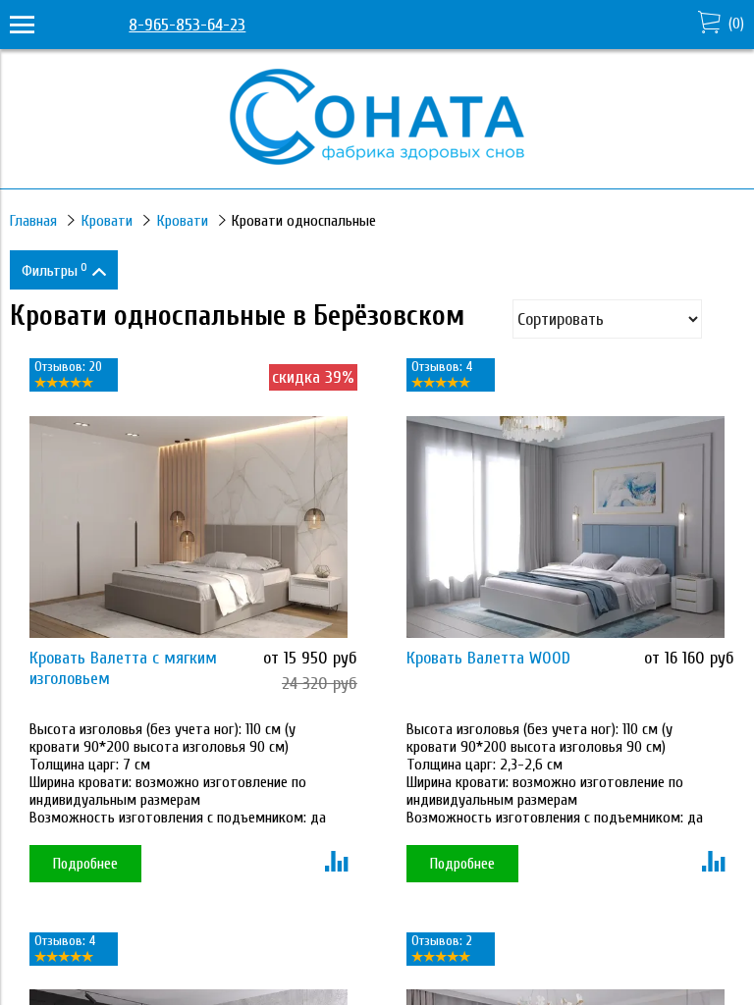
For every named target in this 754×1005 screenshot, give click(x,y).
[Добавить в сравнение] (336, 863)
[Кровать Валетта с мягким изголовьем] (188, 527)
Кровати (107, 221)
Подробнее (85, 864)
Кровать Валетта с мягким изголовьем (123, 668)
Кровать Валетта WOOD (488, 658)
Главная (33, 221)
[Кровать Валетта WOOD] (565, 527)
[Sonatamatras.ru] (377, 159)
